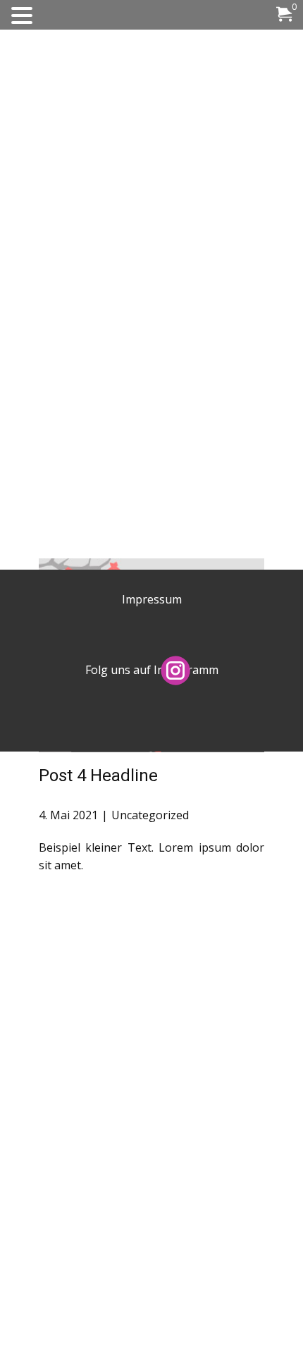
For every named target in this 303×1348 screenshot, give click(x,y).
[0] (284, 16)
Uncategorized (150, 815)
